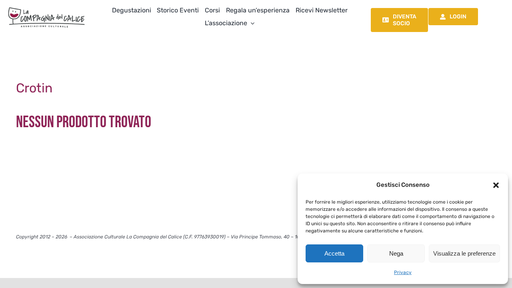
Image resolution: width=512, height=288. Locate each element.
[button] (496, 185)
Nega (396, 253)
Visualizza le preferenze (464, 253)
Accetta (334, 253)
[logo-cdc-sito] (46, 7)
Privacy (403, 272)
